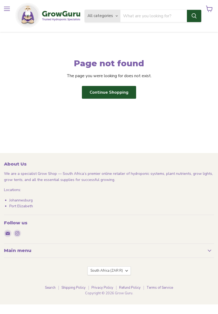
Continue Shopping (109, 92)
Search (50, 287)
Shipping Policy (73, 287)
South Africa (106, 270)
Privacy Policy (102, 287)
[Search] (194, 16)
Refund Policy (130, 287)
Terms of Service (159, 287)
